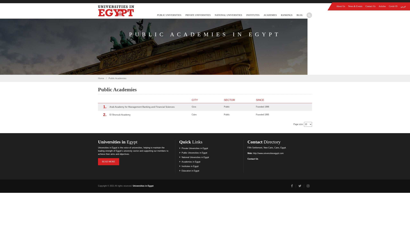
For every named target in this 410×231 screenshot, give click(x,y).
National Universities (228, 15)
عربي (403, 6)
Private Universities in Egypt (195, 148)
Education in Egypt (190, 171)
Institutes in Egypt (190, 166)
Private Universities (198, 15)
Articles (382, 6)
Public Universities (169, 15)
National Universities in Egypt (195, 157)
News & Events (355, 6)
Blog (300, 15)
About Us (340, 6)
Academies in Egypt (191, 162)
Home (101, 78)
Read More (108, 161)
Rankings (286, 15)
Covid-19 (393, 6)
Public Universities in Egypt (194, 153)
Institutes (252, 15)
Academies (270, 15)
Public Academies (117, 78)
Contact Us (370, 6)
